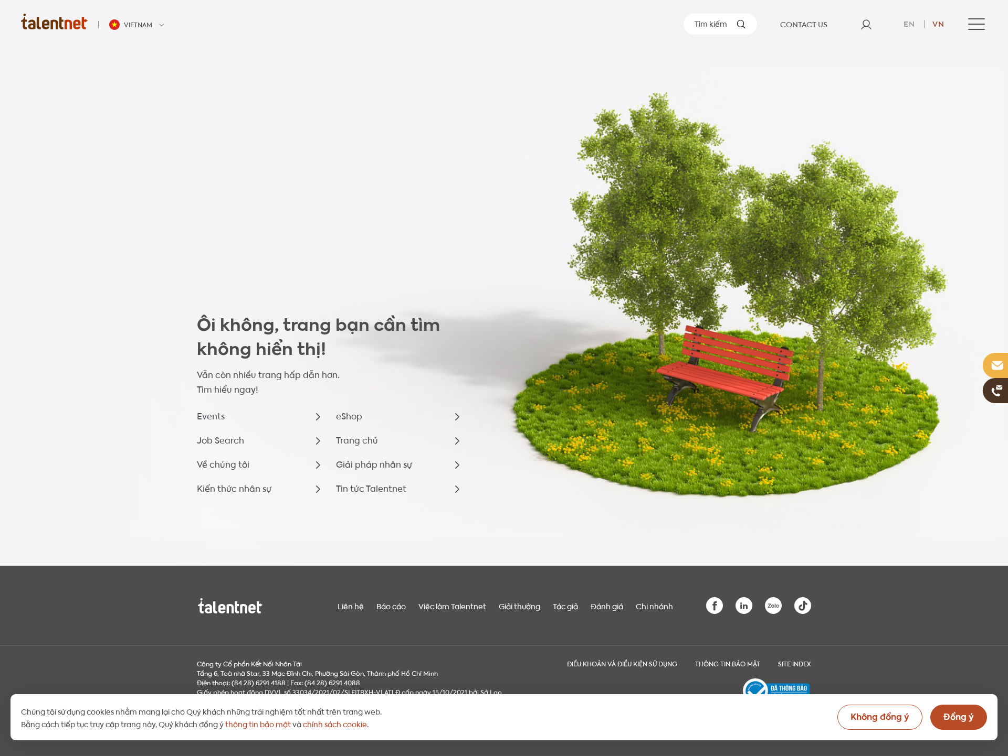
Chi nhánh (654, 605)
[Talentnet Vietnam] (54, 21)
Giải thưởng (519, 605)
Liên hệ (351, 605)
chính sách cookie (335, 723)
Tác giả (565, 605)
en (909, 23)
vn (938, 23)
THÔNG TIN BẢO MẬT (727, 663)
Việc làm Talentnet (452, 605)
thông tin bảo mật (258, 723)
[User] (866, 24)
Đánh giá (607, 605)
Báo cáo (391, 605)
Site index (794, 663)
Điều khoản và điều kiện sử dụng (622, 663)
